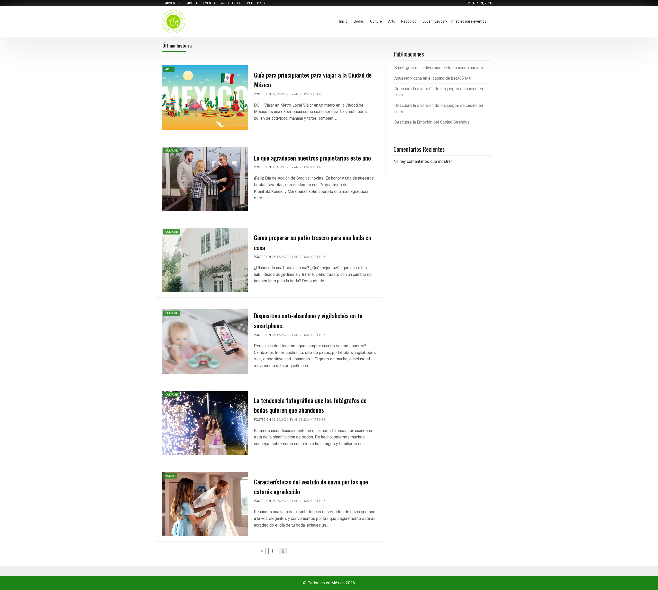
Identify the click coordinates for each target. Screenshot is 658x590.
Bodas (359, 21)
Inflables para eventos (468, 21)
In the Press (256, 3)
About (192, 3)
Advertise (173, 3)
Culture (376, 21)
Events (209, 3)
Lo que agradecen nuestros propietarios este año (312, 157)
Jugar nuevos (433, 21)
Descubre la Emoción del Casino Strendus (432, 122)
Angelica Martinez (309, 94)
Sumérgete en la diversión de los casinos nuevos (438, 67)
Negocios (408, 21)
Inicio (343, 21)
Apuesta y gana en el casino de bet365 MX (432, 78)
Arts (391, 21)
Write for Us (231, 3)
